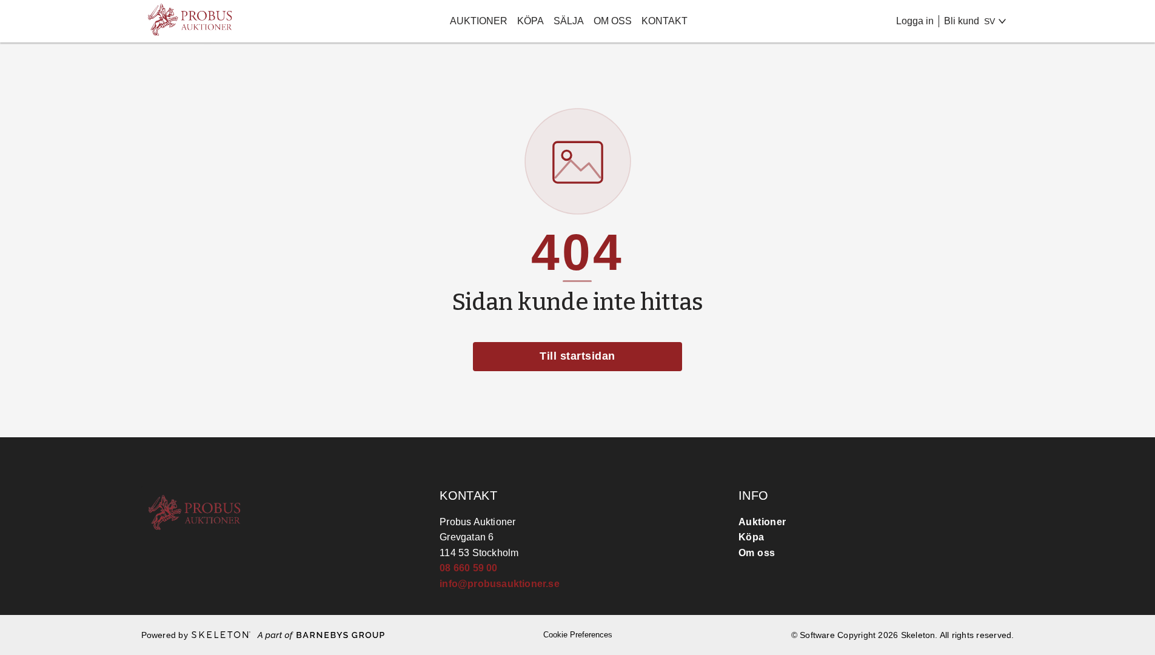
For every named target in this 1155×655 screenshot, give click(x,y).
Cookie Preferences (577, 634)
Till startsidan (577, 356)
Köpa (530, 21)
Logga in (915, 21)
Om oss (613, 21)
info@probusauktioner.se (500, 584)
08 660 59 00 (468, 568)
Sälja (569, 21)
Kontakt (664, 21)
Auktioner (478, 21)
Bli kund (961, 21)
